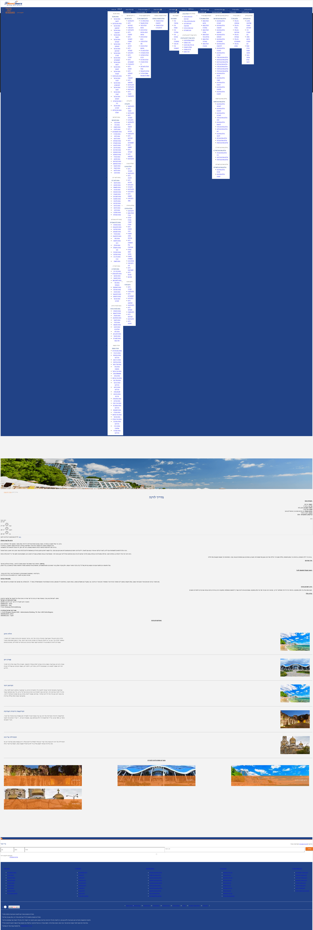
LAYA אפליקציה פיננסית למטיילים (248, 24)
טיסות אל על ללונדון (117, 79)
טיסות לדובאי (117, 182)
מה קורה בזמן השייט (189, 44)
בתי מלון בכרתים (227, 880)
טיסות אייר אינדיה (117, 419)
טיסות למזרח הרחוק (116, 305)
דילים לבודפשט (130, 81)
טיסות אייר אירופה (117, 378)
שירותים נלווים (248, 9)
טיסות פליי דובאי (117, 364)
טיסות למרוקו (117, 189)
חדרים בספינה (187, 49)
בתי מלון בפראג (236, 45)
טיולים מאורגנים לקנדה (222, 159)
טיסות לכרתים (117, 203)
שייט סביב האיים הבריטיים (188, 17)
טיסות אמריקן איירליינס (117, 431)
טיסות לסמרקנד (117, 196)
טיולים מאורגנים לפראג (222, 59)
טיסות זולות (7, 868)
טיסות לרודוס (117, 205)
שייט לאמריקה (187, 30)
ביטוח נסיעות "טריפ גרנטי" (248, 58)
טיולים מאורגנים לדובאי (221, 134)
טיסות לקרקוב (117, 147)
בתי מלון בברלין (236, 26)
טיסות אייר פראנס (117, 414)
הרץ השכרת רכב (248, 32)
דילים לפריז (130, 27)
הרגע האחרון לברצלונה (301, 875)
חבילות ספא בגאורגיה (206, 40)
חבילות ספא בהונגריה (206, 45)
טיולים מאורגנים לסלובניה (221, 88)
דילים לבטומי (129, 92)
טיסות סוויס (117, 375)
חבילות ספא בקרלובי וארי (206, 35)
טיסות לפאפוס (117, 187)
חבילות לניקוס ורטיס (143, 38)
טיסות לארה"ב (116, 266)
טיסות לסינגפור (117, 324)
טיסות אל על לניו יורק (117, 102)
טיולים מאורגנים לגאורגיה (221, 22)
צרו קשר (9, 9)
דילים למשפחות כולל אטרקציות (130, 244)
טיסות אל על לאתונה (117, 68)
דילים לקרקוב (130, 45)
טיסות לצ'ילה (117, 245)
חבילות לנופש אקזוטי (129, 252)
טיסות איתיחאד (117, 362)
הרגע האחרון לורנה (300, 888)
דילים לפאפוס (130, 146)
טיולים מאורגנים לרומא (222, 62)
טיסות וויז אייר (117, 353)
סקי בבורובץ (176, 35)
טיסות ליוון (117, 124)
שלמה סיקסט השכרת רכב (248, 40)
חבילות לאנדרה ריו (144, 63)
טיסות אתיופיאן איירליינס (117, 356)
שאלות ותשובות (188, 47)
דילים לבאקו (131, 96)
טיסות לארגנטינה (117, 227)
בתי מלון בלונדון (227, 891)
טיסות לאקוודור (117, 252)
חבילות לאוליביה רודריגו (144, 56)
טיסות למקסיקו (117, 224)
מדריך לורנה (15, 492)
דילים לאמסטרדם (131, 61)
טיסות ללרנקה (117, 201)
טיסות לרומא (117, 138)
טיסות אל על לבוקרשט (117, 49)
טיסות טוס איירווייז (117, 350)
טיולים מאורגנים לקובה (222, 157)
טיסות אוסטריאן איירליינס (117, 406)
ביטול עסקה (8, 8)
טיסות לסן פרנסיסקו (117, 284)
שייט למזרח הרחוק (188, 28)
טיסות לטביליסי (117, 140)
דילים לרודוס (131, 189)
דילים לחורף (130, 281)
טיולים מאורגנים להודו (222, 126)
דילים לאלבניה (130, 33)
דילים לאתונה (130, 67)
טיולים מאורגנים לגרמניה (155, 877)
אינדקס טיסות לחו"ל (12, 893)
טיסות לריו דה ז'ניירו (117, 258)
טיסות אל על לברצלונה (117, 45)
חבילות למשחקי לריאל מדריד (159, 26)
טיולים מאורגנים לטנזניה (221, 175)
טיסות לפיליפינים (117, 317)
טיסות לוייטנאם (117, 313)
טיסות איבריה (117, 412)
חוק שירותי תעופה (130, 905)
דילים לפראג (131, 20)
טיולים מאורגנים (150, 868)
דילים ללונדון (131, 87)
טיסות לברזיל (117, 233)
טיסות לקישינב (117, 145)
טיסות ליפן (117, 331)
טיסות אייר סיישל (117, 371)
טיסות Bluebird (117, 373)
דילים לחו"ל (78, 868)
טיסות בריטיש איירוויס (117, 395)
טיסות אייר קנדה (117, 403)
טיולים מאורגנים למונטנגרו (221, 26)
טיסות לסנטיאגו (117, 231)
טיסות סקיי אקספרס (117, 368)
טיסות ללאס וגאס (117, 280)
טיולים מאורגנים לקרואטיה (221, 45)
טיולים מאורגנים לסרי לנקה (222, 118)
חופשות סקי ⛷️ (173, 9)
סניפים (9, 10)
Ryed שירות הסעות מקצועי (248, 49)
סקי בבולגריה (176, 31)
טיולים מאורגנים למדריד (221, 54)
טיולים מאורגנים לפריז (222, 66)
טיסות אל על (117, 417)
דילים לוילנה (131, 30)
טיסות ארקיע (117, 401)
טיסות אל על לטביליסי (117, 40)
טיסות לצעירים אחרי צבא (117, 339)
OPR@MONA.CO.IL (26, 926)
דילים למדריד (129, 56)
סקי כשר (176, 43)
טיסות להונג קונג (117, 333)
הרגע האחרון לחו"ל (297, 868)
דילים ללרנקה (130, 176)
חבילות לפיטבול (144, 23)
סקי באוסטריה (176, 40)
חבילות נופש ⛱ (129, 9)
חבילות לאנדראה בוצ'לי (144, 67)
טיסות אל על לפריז (117, 76)
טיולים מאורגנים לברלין (222, 71)
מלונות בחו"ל (235, 9)
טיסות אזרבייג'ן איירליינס (117, 422)
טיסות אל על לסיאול (117, 36)
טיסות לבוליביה (117, 229)
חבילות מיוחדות (130, 205)
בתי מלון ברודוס (227, 883)
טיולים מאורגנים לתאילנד (221, 105)
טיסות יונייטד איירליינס (117, 384)
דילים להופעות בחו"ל (144, 15)
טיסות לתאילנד (117, 311)
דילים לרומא (131, 89)
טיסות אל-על (116, 13)
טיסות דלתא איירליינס (117, 388)
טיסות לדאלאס (117, 296)
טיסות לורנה (117, 210)
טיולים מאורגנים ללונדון (222, 68)
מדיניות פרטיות (166, 905)
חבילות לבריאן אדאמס (144, 47)
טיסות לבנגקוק (117, 194)
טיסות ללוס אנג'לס (117, 273)
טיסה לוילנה (117, 136)
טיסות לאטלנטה (117, 287)
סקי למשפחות (176, 47)
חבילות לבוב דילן (144, 50)
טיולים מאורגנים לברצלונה (221, 35)
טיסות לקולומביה (117, 236)
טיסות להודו (117, 322)
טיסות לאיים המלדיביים (117, 328)
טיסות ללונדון (117, 129)
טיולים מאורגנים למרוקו (221, 171)
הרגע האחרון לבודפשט (301, 880)
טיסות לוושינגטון (117, 294)
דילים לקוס (130, 184)
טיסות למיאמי (117, 275)
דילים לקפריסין (130, 116)
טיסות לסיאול (117, 336)
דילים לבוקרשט (130, 24)
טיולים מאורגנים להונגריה (221, 49)
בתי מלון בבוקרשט (236, 31)
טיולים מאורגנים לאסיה (221, 98)
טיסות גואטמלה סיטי (117, 248)
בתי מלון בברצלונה (236, 22)
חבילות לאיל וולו (144, 59)
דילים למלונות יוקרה (130, 229)
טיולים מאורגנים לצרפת (221, 74)
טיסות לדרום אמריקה (116, 219)
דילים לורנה (131, 191)
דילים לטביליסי (130, 49)
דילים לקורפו (131, 84)
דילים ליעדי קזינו (131, 264)
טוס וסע (130, 277)
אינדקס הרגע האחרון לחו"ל (302, 891)
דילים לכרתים (130, 130)
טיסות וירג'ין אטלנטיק (117, 427)
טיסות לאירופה (116, 117)
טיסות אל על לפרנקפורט (117, 84)
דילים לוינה (130, 52)
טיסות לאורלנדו (117, 289)
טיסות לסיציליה (117, 143)
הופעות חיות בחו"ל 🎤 (144, 9)
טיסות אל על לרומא (117, 63)
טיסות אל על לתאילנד (117, 97)
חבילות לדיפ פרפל (144, 71)
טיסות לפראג (117, 159)
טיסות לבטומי (117, 165)
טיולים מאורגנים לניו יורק (222, 154)
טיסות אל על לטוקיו (117, 93)
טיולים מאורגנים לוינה (222, 64)
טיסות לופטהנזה (117, 410)
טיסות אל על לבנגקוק (117, 72)
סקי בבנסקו (175, 26)
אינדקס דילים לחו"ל (83, 896)
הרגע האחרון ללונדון (301, 885)
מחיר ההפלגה (187, 42)
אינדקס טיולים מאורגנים (155, 896)
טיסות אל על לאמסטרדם (117, 59)
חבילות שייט (131, 261)
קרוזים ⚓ (184, 9)
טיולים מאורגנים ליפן (222, 138)
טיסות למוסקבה (117, 152)
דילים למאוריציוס (130, 269)
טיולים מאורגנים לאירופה (221, 15)
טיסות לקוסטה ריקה (117, 242)
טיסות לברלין (117, 156)
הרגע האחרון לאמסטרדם (302, 872)
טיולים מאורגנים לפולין (222, 57)
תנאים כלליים (156, 905)
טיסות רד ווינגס (117, 359)
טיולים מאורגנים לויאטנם (221, 123)
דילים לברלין (131, 64)
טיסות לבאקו (117, 168)
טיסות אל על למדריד (117, 54)
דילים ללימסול (130, 125)
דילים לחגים (131, 210)
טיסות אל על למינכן (117, 88)
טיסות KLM (117, 391)
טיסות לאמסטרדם (117, 131)
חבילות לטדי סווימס (143, 26)
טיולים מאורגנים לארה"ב (221, 147)
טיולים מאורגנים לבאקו (222, 142)
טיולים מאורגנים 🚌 (220, 9)
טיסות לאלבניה (117, 198)
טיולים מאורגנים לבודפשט (221, 31)
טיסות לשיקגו (117, 291)
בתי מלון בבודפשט (227, 893)
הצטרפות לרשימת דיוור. (7, 855)
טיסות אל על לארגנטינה (117, 31)
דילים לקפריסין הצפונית (130, 39)
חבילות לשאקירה (144, 52)
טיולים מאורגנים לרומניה (221, 83)
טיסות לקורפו (117, 207)
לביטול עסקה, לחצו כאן (194, 905)
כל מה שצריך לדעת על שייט (190, 35)
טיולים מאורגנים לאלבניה (221, 92)
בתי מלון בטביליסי (236, 35)
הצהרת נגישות (176, 905)
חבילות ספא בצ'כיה (206, 31)
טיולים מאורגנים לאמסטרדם (221, 40)
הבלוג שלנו (205, 905)
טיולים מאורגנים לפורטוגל (155, 888)
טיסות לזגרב (117, 172)
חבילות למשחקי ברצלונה (160, 15)
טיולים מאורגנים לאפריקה (221, 164)
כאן (20, 537)
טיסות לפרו (117, 238)
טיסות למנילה (117, 315)
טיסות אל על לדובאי (117, 20)
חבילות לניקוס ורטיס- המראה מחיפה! (144, 32)
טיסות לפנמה (117, 261)
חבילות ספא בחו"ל (131, 214)
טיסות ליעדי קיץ (116, 177)
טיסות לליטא (117, 170)
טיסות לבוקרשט (117, 161)
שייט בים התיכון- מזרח (189, 21)
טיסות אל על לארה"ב (117, 107)
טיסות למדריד (117, 134)
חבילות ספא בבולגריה (206, 26)
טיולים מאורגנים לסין (222, 140)
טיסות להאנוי (117, 320)
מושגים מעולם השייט (189, 40)
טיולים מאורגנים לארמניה (221, 109)
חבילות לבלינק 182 (143, 42)
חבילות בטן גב (130, 163)
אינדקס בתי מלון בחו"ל (228, 896)
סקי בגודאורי (176, 22)
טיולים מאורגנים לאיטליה (155, 872)
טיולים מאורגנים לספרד (221, 79)
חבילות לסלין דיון (144, 20)
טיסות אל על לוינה (117, 23)
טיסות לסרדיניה (117, 150)
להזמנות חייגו (20, 12)
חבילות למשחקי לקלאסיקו (159, 22)
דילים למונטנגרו (130, 77)
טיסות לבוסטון (117, 278)
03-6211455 (10, 12)
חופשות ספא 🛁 (205, 9)
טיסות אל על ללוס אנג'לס (117, 111)
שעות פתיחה (137, 905)
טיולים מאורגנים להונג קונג (222, 130)
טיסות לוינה (117, 122)
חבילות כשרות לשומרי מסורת (129, 221)
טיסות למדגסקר (117, 191)
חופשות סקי (176, 15)
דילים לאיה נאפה (130, 199)
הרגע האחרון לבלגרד (301, 883)
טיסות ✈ (114, 9)
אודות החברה (147, 905)
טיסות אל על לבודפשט (117, 27)
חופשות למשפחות (130, 257)
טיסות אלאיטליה (117, 398)
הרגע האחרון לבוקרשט (301, 877)
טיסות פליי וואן (117, 380)
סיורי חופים (186, 51)
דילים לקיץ (129, 101)
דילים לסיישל (129, 273)
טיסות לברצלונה (117, 154)
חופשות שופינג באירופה (130, 236)
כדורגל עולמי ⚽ (158, 9)
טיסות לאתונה (117, 185)
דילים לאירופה (130, 15)
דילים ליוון (130, 187)
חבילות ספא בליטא (206, 22)
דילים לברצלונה (130, 72)
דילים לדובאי (131, 106)
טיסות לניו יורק (117, 271)
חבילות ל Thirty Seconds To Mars (144, 74)
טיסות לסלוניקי (117, 212)
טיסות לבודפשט (117, 163)
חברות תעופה (116, 345)
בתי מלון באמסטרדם (237, 40)
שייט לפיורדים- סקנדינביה (187, 24)
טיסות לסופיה (117, 127)
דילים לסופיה (131, 312)
